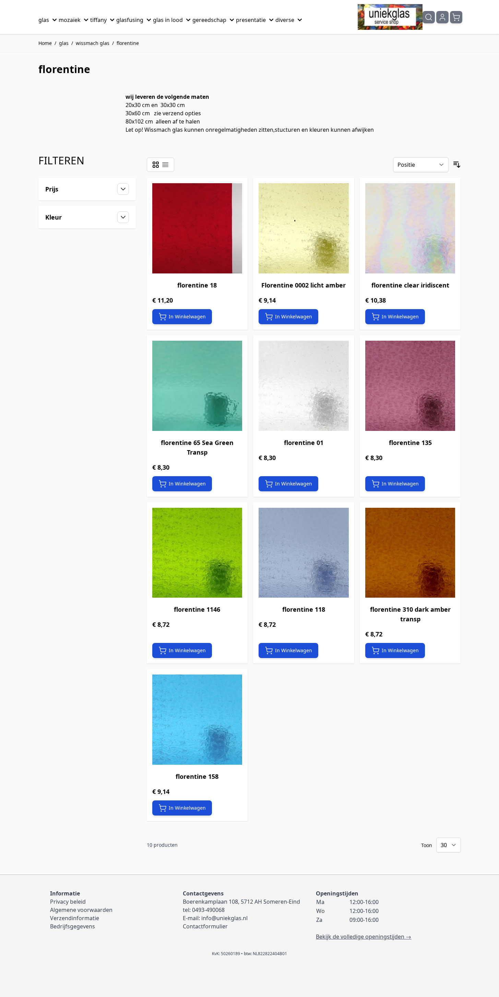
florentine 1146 (197, 609)
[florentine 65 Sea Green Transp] (197, 386)
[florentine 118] (304, 553)
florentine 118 (303, 609)
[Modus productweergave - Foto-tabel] (156, 165)
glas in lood (168, 20)
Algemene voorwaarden (81, 910)
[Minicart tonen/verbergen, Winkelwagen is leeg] (456, 17)
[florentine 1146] (197, 553)
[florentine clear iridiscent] (410, 228)
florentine (128, 43)
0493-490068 (208, 910)
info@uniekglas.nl (224, 918)
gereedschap (209, 20)
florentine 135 (410, 442)
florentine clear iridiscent (410, 285)
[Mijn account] (442, 17)
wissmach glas (92, 43)
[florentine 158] (197, 720)
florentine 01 (303, 442)
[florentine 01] (304, 386)
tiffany (98, 20)
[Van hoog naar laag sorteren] (457, 165)
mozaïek (70, 20)
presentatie (251, 20)
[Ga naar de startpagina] (390, 17)
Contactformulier (205, 926)
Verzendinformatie (74, 918)
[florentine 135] (410, 386)
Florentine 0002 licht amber (303, 285)
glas (43, 20)
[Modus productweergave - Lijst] (165, 165)
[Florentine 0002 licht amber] (304, 228)
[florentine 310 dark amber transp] (410, 553)
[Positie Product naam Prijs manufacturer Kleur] (421, 164)
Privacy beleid (68, 901)
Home (45, 43)
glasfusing (129, 20)
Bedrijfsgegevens (72, 926)
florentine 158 (197, 776)
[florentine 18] (197, 228)
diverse (284, 20)
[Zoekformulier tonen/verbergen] (429, 17)
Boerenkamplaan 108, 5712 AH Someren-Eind (241, 901)
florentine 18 (197, 285)
